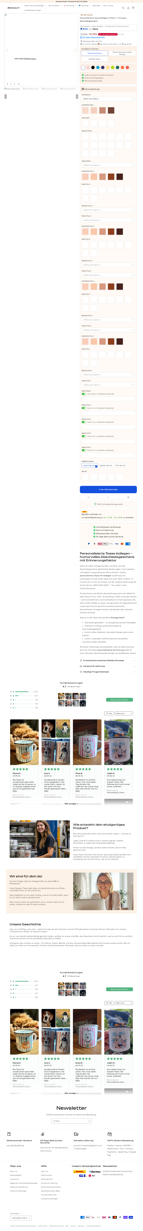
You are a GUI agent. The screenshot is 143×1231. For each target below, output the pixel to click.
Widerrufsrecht (42, 1226)
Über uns (13, 1171)
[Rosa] (88, 67)
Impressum (14, 1179)
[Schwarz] (93, 67)
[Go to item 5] (61, 703)
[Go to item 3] (75, 696)
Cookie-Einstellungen (18, 1191)
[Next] (77, 96)
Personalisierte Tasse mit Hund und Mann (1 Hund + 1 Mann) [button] (115, 792)
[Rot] (127, 67)
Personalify (19, 1226)
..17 (18, 84)
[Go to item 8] (83, 703)
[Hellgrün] (113, 67)
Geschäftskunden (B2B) (50, 1191)
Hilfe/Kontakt (46, 1175)
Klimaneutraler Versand (107, 533)
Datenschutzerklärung (19, 1187)
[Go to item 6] (68, 703)
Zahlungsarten (47, 1179)
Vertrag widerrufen (49, 1195)
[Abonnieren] (89, 1121)
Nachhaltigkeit (16, 1175)
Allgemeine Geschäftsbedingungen (24, 1183)
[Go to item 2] (68, 696)
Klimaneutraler (89, 41)
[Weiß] (83, 67)
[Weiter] (75, 50)
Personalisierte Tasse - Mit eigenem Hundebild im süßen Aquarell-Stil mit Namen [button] (22, 797)
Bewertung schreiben (119, 700)
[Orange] (122, 67)
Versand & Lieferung (49, 1183)
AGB (67, 1226)
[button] (35, 5)
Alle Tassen (88, 15)
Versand (73, 1226)
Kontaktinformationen (94, 1226)
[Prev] (5, 96)
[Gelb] (108, 67)
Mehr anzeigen (70, 804)
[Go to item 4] (83, 696)
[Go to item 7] (75, 703)
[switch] (84, 394)
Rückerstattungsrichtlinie (51, 1187)
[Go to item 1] (61, 696)
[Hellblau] (98, 67)
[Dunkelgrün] (118, 67)
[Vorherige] (7, 50)
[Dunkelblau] (103, 67)
